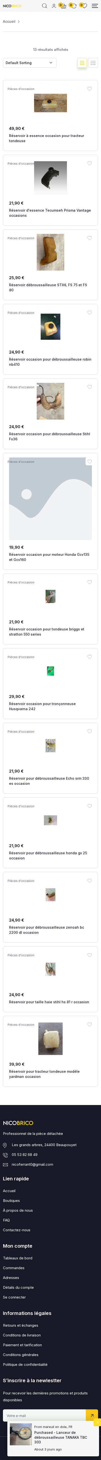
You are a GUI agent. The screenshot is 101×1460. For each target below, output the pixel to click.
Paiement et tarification (22, 1345)
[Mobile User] (54, 5)
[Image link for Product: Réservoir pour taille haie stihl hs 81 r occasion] (50, 969)
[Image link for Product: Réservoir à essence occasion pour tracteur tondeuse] (50, 103)
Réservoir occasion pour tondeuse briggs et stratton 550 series (46, 631)
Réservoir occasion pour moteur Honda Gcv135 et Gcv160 (49, 557)
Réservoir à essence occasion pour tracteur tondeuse (46, 138)
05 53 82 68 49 (25, 1154)
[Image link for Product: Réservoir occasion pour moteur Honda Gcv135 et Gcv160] (50, 498)
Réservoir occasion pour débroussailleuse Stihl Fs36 (49, 436)
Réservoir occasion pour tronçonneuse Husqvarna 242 (42, 706)
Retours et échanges (20, 1325)
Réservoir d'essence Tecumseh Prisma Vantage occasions (50, 212)
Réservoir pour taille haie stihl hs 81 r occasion (49, 1002)
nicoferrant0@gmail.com (32, 1164)
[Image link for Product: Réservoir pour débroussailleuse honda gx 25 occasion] (50, 820)
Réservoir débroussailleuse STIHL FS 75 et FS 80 (48, 287)
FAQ (6, 1220)
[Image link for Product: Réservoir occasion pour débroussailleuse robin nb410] (50, 326)
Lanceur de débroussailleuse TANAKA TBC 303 (60, 1437)
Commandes (14, 1268)
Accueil (9, 21)
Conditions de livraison (22, 1335)
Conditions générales (20, 1354)
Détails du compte (18, 1287)
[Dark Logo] (12, 5)
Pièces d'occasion (21, 89)
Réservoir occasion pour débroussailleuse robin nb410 (50, 361)
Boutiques (11, 1200)
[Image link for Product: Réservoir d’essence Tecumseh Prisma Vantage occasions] (50, 177)
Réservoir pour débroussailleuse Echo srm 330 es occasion (49, 781)
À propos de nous (18, 1210)
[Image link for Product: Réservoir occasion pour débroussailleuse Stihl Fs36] (50, 401)
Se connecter (14, 1297)
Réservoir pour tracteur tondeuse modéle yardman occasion (44, 1074)
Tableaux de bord (17, 1258)
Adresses (11, 1277)
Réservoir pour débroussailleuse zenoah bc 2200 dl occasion (46, 930)
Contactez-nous (16, 1230)
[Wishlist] (89, 88)
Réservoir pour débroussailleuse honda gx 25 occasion (48, 855)
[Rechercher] (44, 6)
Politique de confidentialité (25, 1364)
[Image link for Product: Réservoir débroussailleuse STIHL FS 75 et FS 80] (50, 252)
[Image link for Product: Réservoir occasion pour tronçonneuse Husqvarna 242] (50, 671)
